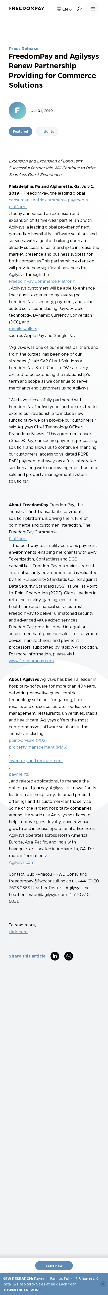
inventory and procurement (36, 760)
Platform (18, 538)
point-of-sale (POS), (28, 740)
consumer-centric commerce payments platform (48, 203)
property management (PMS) (38, 747)
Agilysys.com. (22, 862)
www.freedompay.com (31, 660)
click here (18, 931)
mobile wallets (23, 328)
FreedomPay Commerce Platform (42, 281)
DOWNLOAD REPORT (22, 1289)
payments (19, 774)
